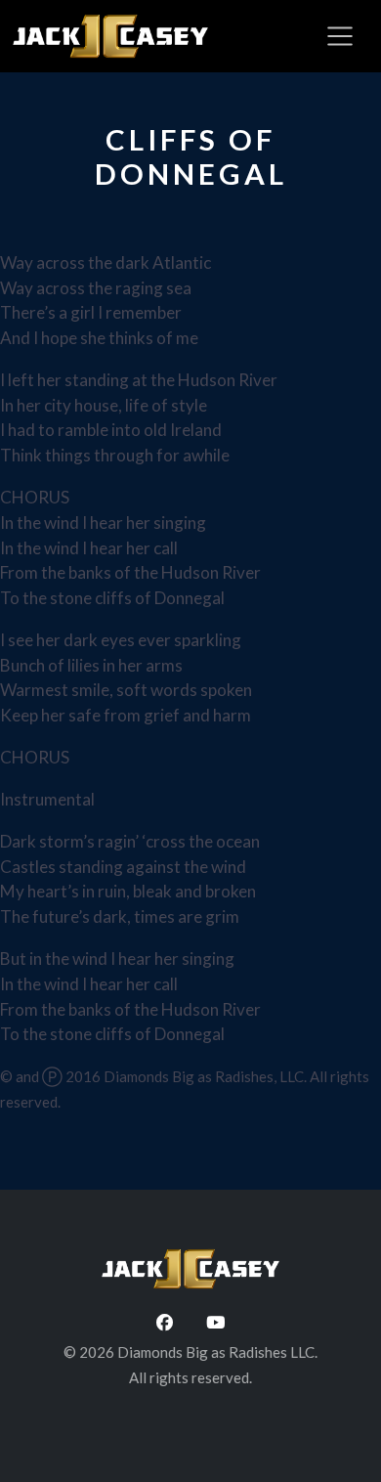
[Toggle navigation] (340, 36)
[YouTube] (215, 1322)
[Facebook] (165, 1322)
